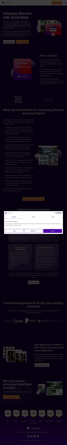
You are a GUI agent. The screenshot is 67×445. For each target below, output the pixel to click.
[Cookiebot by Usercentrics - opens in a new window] (56, 213)
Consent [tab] (14, 216)
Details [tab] (33, 216)
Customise (32, 230)
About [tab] (53, 216)
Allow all (53, 230)
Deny (14, 230)
